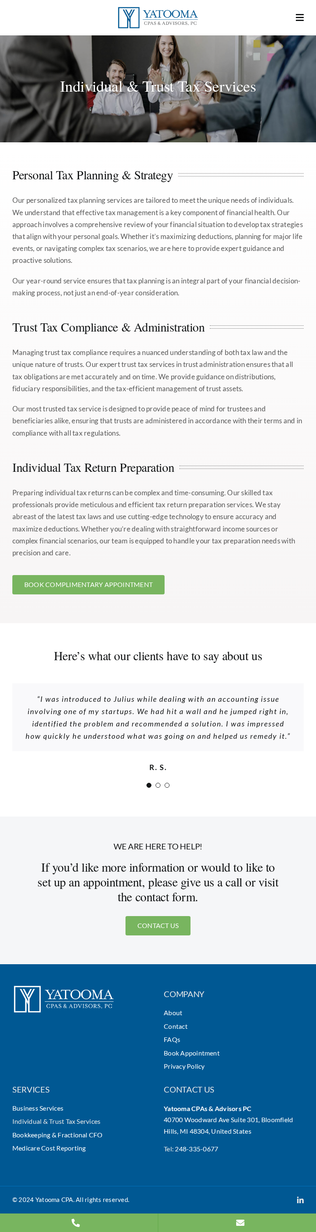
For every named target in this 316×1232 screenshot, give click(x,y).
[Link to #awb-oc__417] (300, 17)
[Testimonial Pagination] (148, 785)
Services (31, 1089)
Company (184, 994)
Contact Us (189, 1089)
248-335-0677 (196, 1149)
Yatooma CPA (54, 1199)
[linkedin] (300, 1200)
